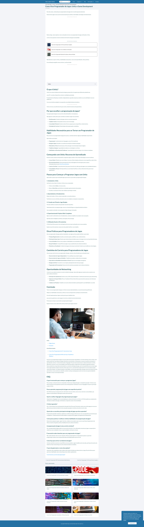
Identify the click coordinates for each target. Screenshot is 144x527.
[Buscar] (69, 2)
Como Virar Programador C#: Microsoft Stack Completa (87, 460)
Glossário (51, 345)
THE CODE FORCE (50, 1)
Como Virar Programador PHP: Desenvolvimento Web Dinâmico (58, 460)
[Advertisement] (72, 25)
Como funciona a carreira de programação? (56, 454)
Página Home (52, 343)
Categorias (79, 1)
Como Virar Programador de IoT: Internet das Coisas (60, 351)
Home (74, 1)
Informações (90, 1)
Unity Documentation (64, 164)
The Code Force (80, 523)
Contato (97, 1)
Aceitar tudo (132, 523)
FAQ (85, 1)
